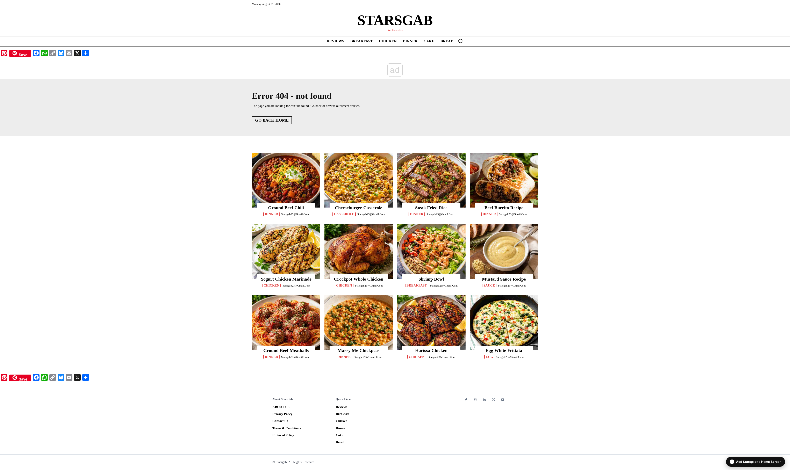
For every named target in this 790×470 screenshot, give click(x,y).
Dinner (271, 214)
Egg (489, 357)
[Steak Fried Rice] (431, 180)
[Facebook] (466, 400)
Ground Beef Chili (286, 207)
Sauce (489, 285)
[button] (460, 41)
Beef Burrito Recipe (503, 207)
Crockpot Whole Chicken (358, 279)
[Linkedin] (484, 400)
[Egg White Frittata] (504, 322)
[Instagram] (475, 400)
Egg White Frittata (504, 350)
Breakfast (417, 285)
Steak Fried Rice (431, 207)
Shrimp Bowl (431, 279)
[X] (493, 400)
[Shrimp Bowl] (431, 251)
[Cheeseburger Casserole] (358, 180)
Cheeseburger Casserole (358, 207)
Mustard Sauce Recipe (504, 279)
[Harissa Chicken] (431, 322)
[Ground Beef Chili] (286, 180)
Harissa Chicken (431, 350)
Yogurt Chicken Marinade (285, 279)
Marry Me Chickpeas (359, 350)
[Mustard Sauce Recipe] (504, 251)
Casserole (344, 214)
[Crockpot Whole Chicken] (358, 251)
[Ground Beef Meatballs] (286, 322)
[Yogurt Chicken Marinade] (286, 251)
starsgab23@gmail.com (295, 214)
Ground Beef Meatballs (286, 350)
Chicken (271, 285)
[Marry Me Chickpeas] (358, 322)
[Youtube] (502, 400)
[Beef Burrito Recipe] (504, 180)
